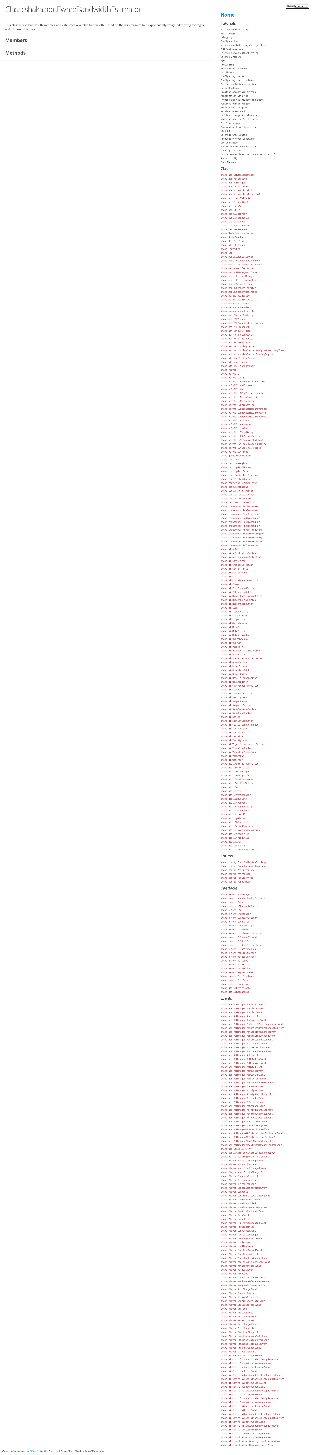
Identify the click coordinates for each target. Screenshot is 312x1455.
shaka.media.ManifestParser (237, 268)
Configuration (229, 41)
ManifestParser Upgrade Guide (239, 146)
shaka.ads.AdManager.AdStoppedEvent (243, 1106)
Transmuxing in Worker (234, 68)
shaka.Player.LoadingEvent (237, 1246)
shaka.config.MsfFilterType (237, 870)
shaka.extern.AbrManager (236, 894)
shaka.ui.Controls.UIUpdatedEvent (241, 1394)
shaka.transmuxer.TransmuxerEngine (242, 533)
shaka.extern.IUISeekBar (236, 941)
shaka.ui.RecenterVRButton (237, 670)
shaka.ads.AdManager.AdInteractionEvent (245, 1047)
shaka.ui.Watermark (232, 760)
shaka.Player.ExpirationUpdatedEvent (243, 1223)
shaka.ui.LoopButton (233, 619)
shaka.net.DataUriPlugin (236, 331)
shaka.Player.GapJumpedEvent (238, 1230)
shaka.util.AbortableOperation (239, 763)
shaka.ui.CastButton (233, 561)
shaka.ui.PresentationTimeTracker (241, 658)
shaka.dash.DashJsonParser (237, 233)
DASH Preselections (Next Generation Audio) (248, 154)
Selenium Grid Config (234, 135)
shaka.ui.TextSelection (235, 732)
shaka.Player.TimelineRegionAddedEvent (245, 1336)
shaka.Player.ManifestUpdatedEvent (242, 1254)
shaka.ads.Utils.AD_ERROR (236, 1149)
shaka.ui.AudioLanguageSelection (241, 557)
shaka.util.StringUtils (235, 838)
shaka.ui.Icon (229, 607)
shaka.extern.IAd (231, 910)
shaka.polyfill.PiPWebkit (236, 420)
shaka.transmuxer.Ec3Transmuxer (240, 518)
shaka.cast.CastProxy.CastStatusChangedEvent (249, 1152)
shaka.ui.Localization (234, 615)
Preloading (227, 64)
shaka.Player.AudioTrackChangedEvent (243, 1168)
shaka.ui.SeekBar (231, 689)
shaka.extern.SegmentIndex (237, 972)
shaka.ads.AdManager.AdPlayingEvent (243, 1074)
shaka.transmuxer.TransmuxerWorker (242, 541)
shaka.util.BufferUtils (235, 767)
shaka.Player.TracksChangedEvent (241, 1347)
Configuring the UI (232, 76)
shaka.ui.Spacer (230, 717)
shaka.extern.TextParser (236, 980)
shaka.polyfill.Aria (233, 377)
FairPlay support (231, 123)
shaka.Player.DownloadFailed (238, 1203)
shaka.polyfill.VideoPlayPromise (241, 448)
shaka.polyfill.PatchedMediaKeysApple (244, 409)
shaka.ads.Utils (230, 210)
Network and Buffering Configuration (243, 45)
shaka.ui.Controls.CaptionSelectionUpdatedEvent (250, 1359)
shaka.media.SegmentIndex (236, 284)
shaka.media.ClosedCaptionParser (241, 260)
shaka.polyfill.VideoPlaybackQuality (243, 444)
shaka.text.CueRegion (234, 463)
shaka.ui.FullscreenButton (237, 592)
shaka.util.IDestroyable (236, 988)
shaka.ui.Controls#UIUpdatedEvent (241, 1429)
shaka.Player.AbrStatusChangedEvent (243, 1160)
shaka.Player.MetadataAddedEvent (241, 1266)
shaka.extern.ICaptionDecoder (239, 917)
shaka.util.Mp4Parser (234, 818)
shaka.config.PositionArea (237, 878)
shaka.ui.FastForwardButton (237, 588)
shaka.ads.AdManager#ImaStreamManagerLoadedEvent (251, 1145)
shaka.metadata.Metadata (236, 307)
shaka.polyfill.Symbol (234, 428)
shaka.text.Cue (230, 459)
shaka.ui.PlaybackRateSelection (240, 650)
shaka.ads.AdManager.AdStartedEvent (243, 1102)
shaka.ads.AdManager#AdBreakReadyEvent (245, 1125)
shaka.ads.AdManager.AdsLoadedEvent (243, 1098)
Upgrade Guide (229, 142)
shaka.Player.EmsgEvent (235, 1215)
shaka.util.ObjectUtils (235, 822)
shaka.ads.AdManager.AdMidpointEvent (243, 1063)
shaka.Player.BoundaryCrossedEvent (242, 1176)
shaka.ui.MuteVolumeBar (235, 635)
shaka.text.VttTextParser (236, 498)
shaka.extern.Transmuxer (236, 984)
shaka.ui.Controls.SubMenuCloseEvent (243, 1383)
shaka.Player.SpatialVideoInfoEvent (243, 1301)
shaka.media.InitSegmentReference (241, 264)
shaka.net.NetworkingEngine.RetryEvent (245, 1156)
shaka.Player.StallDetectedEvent (241, 1305)
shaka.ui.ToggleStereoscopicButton (242, 744)
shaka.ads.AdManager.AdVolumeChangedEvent (247, 1113)
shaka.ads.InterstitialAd (236, 190)
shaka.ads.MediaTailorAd (236, 198)
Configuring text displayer (237, 80)
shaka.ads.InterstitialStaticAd (240, 194)
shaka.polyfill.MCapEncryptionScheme (243, 393)
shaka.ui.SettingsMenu (234, 697)
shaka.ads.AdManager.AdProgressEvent (243, 1078)
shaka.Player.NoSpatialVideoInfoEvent (244, 1277)
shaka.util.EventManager (236, 795)
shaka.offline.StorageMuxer (237, 366)
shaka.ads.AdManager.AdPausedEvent (242, 1071)
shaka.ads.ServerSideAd (235, 202)
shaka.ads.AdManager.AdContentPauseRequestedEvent (252, 1024)
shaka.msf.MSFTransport (235, 327)
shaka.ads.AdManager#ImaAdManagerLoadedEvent (249, 1141)
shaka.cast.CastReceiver (236, 217)
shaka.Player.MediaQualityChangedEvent (245, 1258)
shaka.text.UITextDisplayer (237, 494)
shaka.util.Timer (231, 841)
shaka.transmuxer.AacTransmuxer (240, 506)
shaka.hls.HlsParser (233, 245)
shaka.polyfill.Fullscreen (237, 385)
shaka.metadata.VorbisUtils (237, 311)
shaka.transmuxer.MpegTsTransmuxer (242, 529)
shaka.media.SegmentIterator (238, 288)
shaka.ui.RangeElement (234, 666)
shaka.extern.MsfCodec (234, 960)
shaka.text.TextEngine (234, 487)
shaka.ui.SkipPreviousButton (238, 709)
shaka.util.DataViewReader (237, 779)
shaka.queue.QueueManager (236, 455)
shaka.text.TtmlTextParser (237, 490)
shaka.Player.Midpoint (234, 1273)
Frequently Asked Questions (237, 138)
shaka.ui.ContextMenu (234, 572)
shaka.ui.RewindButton (234, 682)
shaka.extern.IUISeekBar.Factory (241, 945)
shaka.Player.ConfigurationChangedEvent (245, 1195)
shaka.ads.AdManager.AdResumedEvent (243, 1086)
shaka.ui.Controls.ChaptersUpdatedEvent (245, 1367)
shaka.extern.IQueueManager (237, 925)
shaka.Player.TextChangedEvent (239, 1324)
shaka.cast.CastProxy (234, 214)
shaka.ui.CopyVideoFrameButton (239, 580)
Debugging (226, 37)
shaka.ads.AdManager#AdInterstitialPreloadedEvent (252, 1133)
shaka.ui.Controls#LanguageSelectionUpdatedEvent (251, 1414)
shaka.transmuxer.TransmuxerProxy (241, 537)
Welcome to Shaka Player (236, 29)
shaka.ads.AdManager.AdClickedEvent (243, 1008)
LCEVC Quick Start (232, 150)
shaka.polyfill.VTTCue (234, 451)
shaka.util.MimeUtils (234, 814)
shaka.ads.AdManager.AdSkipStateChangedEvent (249, 1094)
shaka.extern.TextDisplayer (237, 976)
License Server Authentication (239, 53)
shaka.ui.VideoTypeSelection (238, 752)
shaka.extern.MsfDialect (236, 964)
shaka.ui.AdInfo (230, 549)
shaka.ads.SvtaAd (231, 206)
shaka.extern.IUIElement (236, 929)
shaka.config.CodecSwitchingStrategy (243, 862)
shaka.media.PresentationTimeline (241, 280)
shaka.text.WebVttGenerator (237, 502)
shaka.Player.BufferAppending (239, 1180)
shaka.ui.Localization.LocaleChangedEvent (247, 1437)
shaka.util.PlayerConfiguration (240, 830)
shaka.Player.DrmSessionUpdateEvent (243, 1211)
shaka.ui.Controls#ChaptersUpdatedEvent (245, 1406)
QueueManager (228, 162)
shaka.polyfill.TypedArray (237, 432)
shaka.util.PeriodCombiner (237, 826)
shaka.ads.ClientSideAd (235, 186)
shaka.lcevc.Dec (230, 249)
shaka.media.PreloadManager (237, 276)
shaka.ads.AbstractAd (234, 178)
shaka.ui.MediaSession (234, 623)
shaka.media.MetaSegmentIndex (239, 272)
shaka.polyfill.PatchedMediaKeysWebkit (245, 416)
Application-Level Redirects (238, 127)
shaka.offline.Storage (234, 362)
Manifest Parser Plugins (236, 103)
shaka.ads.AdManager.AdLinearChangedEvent (247, 1051)
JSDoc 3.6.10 (35, 1451)
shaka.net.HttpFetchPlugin (237, 334)
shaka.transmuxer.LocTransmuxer (240, 522)
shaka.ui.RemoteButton (234, 674)
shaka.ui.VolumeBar (232, 756)
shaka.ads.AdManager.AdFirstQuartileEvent (247, 1039)
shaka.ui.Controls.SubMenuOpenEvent (243, 1386)
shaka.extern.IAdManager (236, 914)
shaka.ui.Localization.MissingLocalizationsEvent (251, 1441)
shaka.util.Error (231, 791)
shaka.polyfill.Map (232, 389)
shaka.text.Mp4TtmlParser (236, 467)
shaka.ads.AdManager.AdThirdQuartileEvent (247, 1110)
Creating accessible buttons (238, 92)
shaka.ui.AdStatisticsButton (238, 553)
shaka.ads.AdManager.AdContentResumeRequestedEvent (252, 1028)
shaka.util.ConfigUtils (235, 775)
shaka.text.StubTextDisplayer (239, 483)
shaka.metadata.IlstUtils (236, 303)
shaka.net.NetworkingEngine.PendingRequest (247, 354)
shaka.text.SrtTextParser (236, 479)
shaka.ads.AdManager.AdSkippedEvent (243, 1090)
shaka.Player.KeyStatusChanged (239, 1234)
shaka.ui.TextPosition (234, 728)
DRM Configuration (232, 49)
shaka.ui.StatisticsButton (237, 721)
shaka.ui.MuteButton (233, 631)
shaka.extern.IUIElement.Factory (241, 933)
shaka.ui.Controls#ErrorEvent (239, 1410)
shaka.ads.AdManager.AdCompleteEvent (243, 1020)
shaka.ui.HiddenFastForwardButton (241, 596)
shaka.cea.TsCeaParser (234, 229)
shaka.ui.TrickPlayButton (236, 748)
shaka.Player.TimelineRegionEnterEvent (245, 1340)
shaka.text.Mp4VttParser (236, 471)
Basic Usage (228, 33)
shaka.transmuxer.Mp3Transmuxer (240, 526)
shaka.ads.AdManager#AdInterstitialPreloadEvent (250, 1137)
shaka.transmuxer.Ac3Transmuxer (240, 510)
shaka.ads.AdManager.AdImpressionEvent (245, 1043)
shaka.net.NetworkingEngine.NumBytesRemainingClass (252, 350)
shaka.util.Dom (230, 787)
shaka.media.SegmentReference (239, 292)
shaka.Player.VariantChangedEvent (241, 1355)
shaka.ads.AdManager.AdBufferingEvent (244, 1004)
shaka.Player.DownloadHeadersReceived (244, 1207)
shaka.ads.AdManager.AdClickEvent (241, 1012)
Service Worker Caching (235, 111)
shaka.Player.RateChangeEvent (239, 1289)
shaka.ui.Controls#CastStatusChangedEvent (247, 1402)
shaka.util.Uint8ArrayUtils (237, 849)
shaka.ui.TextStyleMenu (235, 740)
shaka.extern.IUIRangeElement (239, 937)
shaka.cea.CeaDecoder (234, 221)
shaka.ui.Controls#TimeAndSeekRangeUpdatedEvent (250, 1425)
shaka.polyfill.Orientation (237, 405)
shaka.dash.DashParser (234, 237)
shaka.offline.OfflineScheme (238, 358)
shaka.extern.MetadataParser (238, 956)
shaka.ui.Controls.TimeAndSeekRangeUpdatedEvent (250, 1390)
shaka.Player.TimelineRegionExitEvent (244, 1344)
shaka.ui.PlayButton (233, 654)
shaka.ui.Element (231, 584)
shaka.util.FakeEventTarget (237, 806)
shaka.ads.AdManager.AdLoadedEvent (242, 1055)
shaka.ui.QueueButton (234, 662)
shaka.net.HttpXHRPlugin (236, 342)
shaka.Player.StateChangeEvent (239, 1316)
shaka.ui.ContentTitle (234, 568)
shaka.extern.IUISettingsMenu (239, 949)
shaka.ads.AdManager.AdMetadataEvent (243, 1059)
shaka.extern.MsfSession (236, 968)
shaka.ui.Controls (232, 576)
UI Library (227, 72)
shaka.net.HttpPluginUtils (237, 338)
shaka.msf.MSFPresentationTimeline (242, 323)
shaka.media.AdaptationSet (237, 256)
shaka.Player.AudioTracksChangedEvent (244, 1172)
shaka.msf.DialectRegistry (237, 315)
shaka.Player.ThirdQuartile (237, 1328)
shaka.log (226, 253)
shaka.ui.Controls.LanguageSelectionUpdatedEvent (251, 1375)
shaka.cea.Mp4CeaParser (235, 225)
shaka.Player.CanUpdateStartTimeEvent (244, 1188)
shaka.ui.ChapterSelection (237, 565)
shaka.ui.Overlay (231, 643)
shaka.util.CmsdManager (235, 771)
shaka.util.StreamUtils (235, 834)
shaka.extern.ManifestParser (238, 953)
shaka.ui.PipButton (232, 646)
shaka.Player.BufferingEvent (238, 1184)
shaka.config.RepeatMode (236, 881)
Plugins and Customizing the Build (242, 99)
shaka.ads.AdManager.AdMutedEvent (241, 1067)
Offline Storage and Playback (239, 115)
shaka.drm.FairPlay (232, 241)
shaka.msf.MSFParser (233, 319)
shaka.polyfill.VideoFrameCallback (242, 440)
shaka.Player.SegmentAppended (239, 1293)
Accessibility (229, 158)
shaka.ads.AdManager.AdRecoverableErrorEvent (249, 1082)
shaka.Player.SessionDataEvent (239, 1297)
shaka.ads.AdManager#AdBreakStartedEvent (246, 1129)
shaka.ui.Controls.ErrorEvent (239, 1371)
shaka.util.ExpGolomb (234, 799)
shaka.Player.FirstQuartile (237, 1227)
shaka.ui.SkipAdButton (234, 701)
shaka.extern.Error (232, 902)
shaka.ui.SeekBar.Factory (236, 693)
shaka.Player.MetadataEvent (237, 1269)
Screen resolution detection (238, 84)
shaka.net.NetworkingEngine (237, 346)
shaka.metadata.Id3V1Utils (237, 299)
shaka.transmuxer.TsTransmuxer (239, 545)
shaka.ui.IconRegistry (234, 611)
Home (227, 14)
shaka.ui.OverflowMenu (234, 639)
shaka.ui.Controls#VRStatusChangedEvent (245, 1433)
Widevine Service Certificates (239, 119)
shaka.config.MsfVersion (236, 874)
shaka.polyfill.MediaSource (237, 401)
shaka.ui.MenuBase (232, 627)
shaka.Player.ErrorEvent (236, 1219)
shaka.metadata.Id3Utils (236, 295)
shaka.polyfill (230, 373)
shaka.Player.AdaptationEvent (239, 1164)
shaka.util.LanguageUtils (236, 810)
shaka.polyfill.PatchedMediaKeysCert (243, 412)
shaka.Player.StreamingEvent (238, 1320)
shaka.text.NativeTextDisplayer (240, 475)
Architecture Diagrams (234, 107)
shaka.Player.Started (234, 1308)
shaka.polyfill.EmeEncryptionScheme (243, 381)
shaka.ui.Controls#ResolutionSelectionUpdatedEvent (252, 1418)
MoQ (223, 60)
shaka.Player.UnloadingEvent (238, 1351)
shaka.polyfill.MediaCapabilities (241, 397)
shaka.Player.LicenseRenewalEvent (241, 1238)
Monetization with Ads (234, 96)
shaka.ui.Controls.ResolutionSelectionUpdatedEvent (252, 1379)
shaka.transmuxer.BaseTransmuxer (241, 514)
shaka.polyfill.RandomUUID (237, 424)
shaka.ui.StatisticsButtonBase (239, 724)
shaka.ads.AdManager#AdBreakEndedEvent (245, 1121)
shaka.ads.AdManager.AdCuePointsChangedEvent (249, 1032)
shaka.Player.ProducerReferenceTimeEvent (246, 1281)
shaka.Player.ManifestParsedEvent (241, 1250)
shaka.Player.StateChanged (237, 1312)
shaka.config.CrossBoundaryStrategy (243, 866)
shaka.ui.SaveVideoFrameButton (239, 685)
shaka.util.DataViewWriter (237, 783)
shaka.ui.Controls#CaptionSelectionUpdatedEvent (250, 1398)
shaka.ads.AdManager (233, 182)
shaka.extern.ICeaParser (236, 921)
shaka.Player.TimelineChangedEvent (242, 1332)
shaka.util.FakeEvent (234, 802)
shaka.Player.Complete (234, 1191)
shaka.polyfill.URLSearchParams (240, 436)
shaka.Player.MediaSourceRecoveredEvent (245, 1262)
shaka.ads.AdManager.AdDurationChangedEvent (248, 1035)
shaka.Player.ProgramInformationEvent (244, 1285)
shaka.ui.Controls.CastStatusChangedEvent (247, 1363)
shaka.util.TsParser (233, 845)
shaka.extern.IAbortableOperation (241, 906)
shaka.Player (228, 370)
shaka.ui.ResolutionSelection (239, 678)
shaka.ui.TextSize (232, 736)
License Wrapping (231, 57)
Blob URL (226, 131)
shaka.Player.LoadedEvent (236, 1242)
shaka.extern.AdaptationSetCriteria (243, 898)
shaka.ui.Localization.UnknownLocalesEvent (247, 1445)
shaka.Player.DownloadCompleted (240, 1199)
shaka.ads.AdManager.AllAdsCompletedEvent (247, 1117)
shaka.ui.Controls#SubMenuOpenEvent (243, 1422)
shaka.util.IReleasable (235, 992)
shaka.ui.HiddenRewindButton (238, 600)
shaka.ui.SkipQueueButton (236, 713)
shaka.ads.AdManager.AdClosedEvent (242, 1016)
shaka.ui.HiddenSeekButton (237, 604)
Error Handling (230, 88)
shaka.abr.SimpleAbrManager (237, 175)
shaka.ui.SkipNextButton (236, 705)
